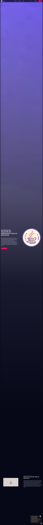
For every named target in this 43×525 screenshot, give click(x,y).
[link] (3, 1)
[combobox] (31, 1)
